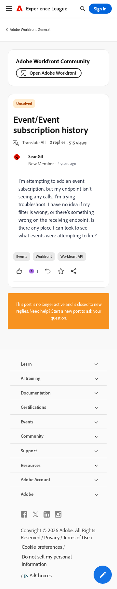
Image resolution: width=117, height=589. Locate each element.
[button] (34, 143)
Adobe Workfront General (30, 29)
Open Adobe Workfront (53, 73)
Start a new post (66, 311)
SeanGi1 (35, 156)
